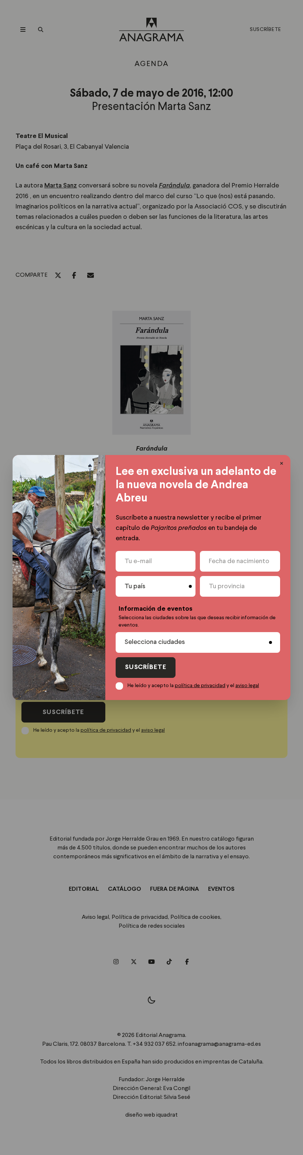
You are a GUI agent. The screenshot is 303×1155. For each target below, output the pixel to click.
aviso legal (247, 685)
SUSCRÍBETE (145, 667)
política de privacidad (200, 685)
